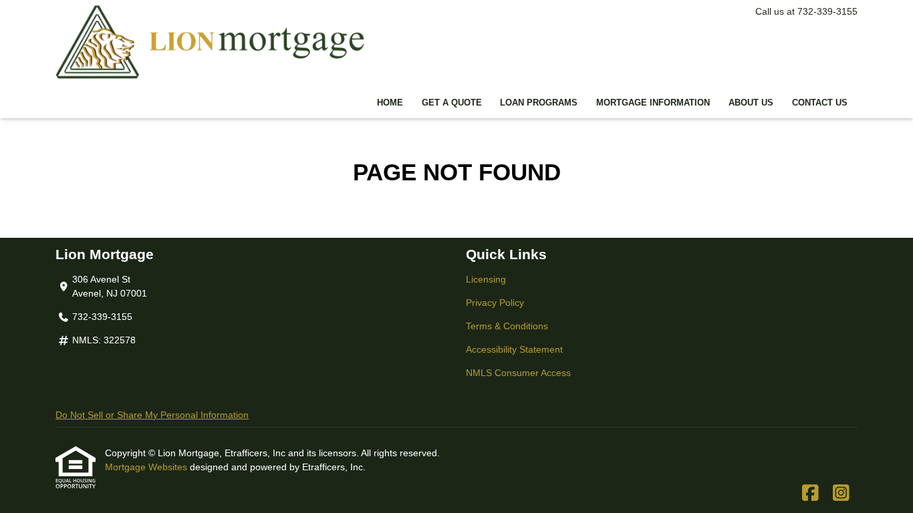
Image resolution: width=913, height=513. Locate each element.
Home (390, 103)
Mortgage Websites (147, 467)
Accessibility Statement (514, 349)
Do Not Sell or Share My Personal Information (152, 414)
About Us (751, 103)
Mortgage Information (653, 103)
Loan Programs (538, 103)
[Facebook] (810, 494)
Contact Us (819, 103)
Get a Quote (452, 103)
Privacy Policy (495, 302)
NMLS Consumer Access (518, 372)
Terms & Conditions (507, 326)
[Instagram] (841, 494)
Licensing (486, 279)
